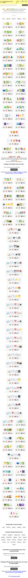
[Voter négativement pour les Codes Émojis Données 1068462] (6, 441)
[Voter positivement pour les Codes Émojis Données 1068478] (10, 308)
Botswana (19, 542)
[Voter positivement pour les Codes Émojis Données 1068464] (10, 249)
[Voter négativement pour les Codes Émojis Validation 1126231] (19, 441)
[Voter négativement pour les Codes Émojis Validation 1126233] (6, 152)
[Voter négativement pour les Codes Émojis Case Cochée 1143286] (6, 102)
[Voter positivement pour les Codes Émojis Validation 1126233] (3, 152)
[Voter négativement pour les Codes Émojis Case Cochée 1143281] (6, 52)
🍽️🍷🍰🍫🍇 (14, 140)
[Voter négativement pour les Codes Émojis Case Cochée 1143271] (19, 60)
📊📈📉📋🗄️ (14, 371)
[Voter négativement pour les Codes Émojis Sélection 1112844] (19, 491)
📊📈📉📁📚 (14, 288)
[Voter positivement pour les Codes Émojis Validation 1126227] (16, 450)
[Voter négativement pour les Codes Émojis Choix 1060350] (19, 152)
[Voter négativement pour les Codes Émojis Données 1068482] (13, 358)
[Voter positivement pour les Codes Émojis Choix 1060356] (17, 475)
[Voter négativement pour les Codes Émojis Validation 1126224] (6, 183)
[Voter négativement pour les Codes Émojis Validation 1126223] (6, 450)
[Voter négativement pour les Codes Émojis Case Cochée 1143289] (6, 110)
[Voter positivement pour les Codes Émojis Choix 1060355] (10, 135)
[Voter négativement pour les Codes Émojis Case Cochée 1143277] (19, 77)
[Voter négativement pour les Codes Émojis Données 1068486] (13, 291)
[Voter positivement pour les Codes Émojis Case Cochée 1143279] (4, 69)
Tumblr (15, 173)
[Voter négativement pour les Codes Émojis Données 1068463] (13, 458)
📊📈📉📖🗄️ (14, 396)
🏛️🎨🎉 (8, 188)
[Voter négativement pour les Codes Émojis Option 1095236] (6, 483)
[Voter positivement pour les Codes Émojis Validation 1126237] (4, 466)
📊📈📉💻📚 (14, 254)
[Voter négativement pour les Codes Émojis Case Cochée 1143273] (19, 94)
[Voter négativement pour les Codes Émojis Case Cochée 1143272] (6, 94)
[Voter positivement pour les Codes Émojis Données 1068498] (10, 341)
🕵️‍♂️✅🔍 (7, 82)
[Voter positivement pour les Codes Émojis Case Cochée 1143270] (16, 69)
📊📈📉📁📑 (14, 279)
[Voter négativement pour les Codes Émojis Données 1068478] (13, 308)
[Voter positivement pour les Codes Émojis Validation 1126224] (4, 183)
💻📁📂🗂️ (8, 204)
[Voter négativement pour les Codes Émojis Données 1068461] (13, 233)
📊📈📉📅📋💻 (14, 304)
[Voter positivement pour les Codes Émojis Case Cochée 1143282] (4, 27)
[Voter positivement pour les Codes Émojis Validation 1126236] (4, 433)
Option (24, 18)
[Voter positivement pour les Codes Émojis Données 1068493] (10, 283)
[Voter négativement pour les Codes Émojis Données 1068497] (13, 366)
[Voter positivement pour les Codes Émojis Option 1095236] (3, 483)
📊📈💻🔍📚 (14, 238)
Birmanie (14, 539)
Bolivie (25, 539)
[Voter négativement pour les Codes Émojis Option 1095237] (19, 508)
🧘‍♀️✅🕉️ (20, 99)
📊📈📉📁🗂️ (14, 296)
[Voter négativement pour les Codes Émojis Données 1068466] (13, 416)
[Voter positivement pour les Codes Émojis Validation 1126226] (16, 224)
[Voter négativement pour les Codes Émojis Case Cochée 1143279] (6, 69)
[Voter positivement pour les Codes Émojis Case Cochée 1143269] (4, 119)
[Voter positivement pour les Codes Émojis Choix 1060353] (3, 500)
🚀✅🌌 (21, 90)
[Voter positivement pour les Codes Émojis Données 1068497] (10, 366)
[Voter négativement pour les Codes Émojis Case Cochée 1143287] (19, 52)
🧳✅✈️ (20, 107)
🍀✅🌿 (8, 32)
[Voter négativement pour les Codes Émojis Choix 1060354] (19, 127)
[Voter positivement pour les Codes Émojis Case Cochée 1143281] (4, 52)
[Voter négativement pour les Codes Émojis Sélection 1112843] (13, 516)
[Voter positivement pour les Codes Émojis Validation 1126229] (17, 425)
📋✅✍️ (20, 65)
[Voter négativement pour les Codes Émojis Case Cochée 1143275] (6, 77)
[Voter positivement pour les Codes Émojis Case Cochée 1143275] (4, 77)
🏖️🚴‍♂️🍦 (20, 179)
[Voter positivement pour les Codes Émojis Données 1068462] (4, 441)
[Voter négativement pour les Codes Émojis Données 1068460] (6, 208)
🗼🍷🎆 (21, 471)
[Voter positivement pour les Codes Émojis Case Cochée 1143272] (4, 94)
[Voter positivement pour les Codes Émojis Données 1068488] (10, 324)
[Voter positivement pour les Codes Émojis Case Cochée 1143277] (17, 77)
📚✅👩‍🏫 (8, 430)
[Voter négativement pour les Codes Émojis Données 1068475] (13, 266)
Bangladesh (10, 534)
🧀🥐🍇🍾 (20, 496)
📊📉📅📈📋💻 (14, 413)
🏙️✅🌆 (8, 65)
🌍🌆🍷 (20, 124)
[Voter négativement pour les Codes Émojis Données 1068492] (13, 391)
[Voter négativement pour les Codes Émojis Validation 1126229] (19, 425)
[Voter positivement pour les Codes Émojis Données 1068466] (10, 416)
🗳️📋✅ (20, 463)
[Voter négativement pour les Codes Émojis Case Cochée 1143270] (19, 69)
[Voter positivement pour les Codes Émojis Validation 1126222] (16, 199)
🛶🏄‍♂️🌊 (20, 488)
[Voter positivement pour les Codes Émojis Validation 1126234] (16, 433)
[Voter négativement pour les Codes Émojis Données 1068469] (13, 241)
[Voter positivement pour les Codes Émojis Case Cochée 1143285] (4, 35)
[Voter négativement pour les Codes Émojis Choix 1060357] (13, 144)
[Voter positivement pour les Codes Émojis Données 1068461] (10, 233)
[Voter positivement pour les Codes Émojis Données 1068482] (10, 358)
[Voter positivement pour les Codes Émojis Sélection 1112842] (16, 466)
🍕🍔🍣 (14, 132)
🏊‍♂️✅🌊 (20, 49)
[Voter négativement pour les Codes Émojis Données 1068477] (13, 299)
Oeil (8, 542)
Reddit (11, 173)
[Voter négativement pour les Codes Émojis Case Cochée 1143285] (6, 35)
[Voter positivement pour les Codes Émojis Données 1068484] (10, 274)
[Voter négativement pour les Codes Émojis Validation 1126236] (6, 433)
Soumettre (14, 557)
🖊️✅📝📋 (20, 82)
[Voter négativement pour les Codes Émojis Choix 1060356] (19, 475)
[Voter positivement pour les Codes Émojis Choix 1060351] (16, 500)
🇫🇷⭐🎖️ (20, 115)
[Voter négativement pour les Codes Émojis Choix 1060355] (13, 135)
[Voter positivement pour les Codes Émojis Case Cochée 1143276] (4, 60)
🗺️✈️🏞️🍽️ (8, 471)
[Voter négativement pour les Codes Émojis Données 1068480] (13, 349)
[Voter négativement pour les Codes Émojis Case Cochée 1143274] (19, 44)
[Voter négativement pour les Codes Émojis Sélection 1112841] (19, 119)
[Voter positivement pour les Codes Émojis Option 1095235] (4, 191)
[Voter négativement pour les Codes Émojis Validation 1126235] (6, 224)
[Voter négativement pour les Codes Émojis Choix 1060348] (19, 483)
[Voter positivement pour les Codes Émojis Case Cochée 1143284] (16, 27)
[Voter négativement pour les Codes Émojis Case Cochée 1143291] (6, 44)
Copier (10, 27)
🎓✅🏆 (7, 149)
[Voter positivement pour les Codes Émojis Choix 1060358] (4, 127)
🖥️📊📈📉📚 (14, 455)
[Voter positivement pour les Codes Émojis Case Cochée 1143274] (16, 44)
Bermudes (3, 539)
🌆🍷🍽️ (8, 124)
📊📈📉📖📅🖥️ (14, 388)
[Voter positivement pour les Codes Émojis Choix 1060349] (16, 183)
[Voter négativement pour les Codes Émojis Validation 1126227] (19, 450)
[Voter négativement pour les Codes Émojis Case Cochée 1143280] (19, 35)
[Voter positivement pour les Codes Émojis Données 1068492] (10, 391)
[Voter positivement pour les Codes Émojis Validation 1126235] (4, 224)
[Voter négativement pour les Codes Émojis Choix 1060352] (6, 475)
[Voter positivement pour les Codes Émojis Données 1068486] (10, 291)
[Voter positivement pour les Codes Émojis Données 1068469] (10, 241)
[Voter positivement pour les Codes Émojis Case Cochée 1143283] (16, 110)
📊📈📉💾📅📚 (14, 271)
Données (13, 18)
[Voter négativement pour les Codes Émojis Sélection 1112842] (19, 466)
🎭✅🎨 (8, 40)
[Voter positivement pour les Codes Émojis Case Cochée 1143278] (16, 85)
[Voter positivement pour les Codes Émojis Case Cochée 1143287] (16, 52)
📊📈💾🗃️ (14, 246)
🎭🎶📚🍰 (20, 149)
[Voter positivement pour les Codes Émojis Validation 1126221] (4, 199)
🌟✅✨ (8, 23)
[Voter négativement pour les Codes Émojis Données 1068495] (13, 258)
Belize (20, 537)
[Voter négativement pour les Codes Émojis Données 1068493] (13, 283)
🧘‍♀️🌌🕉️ (20, 505)
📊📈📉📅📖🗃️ (14, 346)
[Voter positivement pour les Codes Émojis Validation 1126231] (16, 441)
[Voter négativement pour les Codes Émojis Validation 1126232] (6, 216)
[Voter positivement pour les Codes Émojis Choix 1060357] (10, 144)
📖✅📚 (21, 74)
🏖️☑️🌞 (21, 57)
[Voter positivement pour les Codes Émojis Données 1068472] (10, 400)
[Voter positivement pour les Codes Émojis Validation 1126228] (16, 191)
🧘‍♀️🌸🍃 (14, 513)
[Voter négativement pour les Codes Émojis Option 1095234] (6, 491)
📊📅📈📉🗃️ (14, 229)
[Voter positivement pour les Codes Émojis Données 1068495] (10, 258)
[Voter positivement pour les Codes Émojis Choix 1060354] (16, 127)
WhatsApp (20, 173)
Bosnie (4, 542)
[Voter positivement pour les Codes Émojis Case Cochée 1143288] (3, 85)
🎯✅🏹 (20, 40)
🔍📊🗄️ (8, 438)
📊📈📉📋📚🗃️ (14, 363)
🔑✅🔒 (20, 438)
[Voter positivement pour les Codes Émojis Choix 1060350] (16, 152)
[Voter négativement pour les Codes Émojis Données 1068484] (13, 274)
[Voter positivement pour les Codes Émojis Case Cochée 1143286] (4, 102)
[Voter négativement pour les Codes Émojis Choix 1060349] (19, 183)
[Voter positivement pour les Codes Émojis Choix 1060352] (4, 475)
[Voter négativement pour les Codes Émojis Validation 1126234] (19, 433)
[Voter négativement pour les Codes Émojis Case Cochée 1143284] (19, 27)
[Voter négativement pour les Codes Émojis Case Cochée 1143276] (6, 60)
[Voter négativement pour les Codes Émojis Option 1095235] (6, 191)
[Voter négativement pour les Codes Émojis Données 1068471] (6, 425)
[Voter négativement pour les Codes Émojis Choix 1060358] (6, 127)
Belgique (15, 537)
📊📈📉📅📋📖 (14, 313)
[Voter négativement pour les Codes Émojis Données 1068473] (19, 216)
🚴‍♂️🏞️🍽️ (8, 488)
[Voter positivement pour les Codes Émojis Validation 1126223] (4, 450)
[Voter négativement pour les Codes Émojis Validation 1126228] (19, 191)
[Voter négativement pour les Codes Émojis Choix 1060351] (19, 500)
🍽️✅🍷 (20, 32)
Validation (19, 18)
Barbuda (3, 537)
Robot (24, 542)
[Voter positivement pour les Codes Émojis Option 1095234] (4, 491)
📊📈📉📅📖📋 (14, 338)
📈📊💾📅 (20, 213)
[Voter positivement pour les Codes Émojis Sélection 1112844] (16, 491)
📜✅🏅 (20, 430)
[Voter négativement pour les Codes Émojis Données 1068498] (13, 341)
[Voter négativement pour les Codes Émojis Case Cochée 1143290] (19, 102)
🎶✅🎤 (8, 49)
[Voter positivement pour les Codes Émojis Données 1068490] (10, 375)
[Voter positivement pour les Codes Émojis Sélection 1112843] (10, 516)
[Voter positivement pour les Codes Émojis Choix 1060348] (16, 483)
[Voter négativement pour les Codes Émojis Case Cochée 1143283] (19, 110)
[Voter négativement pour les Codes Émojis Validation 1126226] (19, 224)
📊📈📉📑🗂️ (14, 380)
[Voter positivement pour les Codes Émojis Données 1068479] (10, 408)
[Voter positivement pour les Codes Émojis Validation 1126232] (3, 216)
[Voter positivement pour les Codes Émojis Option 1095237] (16, 508)
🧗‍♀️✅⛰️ (8, 99)
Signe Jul (25, 537)
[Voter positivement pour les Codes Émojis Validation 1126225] (17, 208)
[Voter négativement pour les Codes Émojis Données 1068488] (13, 324)
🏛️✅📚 (20, 188)
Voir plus (14, 15)
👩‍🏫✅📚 (20, 196)
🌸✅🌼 (20, 23)
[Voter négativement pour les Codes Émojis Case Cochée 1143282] (6, 27)
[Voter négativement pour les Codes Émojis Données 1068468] (13, 383)
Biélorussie (20, 539)
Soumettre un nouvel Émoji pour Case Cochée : (14, 553)
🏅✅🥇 (8, 179)
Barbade (23, 534)
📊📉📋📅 (8, 421)
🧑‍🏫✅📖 (8, 505)
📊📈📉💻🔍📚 (14, 263)
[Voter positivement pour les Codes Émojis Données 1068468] (10, 383)
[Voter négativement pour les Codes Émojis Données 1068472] (13, 400)
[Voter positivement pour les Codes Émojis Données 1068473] (16, 216)
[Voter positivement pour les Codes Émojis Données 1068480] (10, 349)
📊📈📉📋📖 (14, 354)
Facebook (19, 172)
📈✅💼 (8, 221)
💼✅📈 (21, 204)
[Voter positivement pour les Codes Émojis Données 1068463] (10, 458)
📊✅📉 (21, 421)
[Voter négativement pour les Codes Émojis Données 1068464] (13, 249)
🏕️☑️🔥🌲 (8, 57)
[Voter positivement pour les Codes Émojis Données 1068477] (10, 299)
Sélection (8, 18)
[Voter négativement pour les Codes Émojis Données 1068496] (13, 333)
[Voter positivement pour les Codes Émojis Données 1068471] (4, 425)
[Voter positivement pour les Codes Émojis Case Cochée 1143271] (17, 60)
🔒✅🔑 (8, 446)
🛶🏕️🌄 (7, 496)
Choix (4, 18)
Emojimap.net (15, 576)
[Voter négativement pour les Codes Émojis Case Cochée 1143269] (6, 119)
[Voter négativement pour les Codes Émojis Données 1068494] (13, 316)
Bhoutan (9, 539)
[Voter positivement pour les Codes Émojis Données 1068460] (4, 208)
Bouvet (14, 544)
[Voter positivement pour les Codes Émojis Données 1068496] (10, 333)
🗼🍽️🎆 (7, 480)
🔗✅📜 (20, 446)
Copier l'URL (14, 169)
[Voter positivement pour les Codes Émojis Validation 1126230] (4, 508)
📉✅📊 (20, 221)
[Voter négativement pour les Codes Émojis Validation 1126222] (19, 199)
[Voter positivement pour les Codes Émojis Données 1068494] (10, 316)
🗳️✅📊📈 (8, 90)
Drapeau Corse (17, 534)
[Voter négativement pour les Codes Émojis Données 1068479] (13, 408)
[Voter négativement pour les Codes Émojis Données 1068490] (13, 375)
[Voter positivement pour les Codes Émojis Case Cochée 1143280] (16, 35)
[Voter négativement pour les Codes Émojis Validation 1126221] (6, 199)
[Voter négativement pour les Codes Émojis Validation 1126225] (19, 208)
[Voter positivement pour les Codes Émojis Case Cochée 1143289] (4, 110)
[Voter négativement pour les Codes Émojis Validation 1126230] (6, 508)
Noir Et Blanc (9, 537)
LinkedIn (25, 172)
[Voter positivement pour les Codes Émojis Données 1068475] (10, 266)
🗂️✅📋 (8, 463)
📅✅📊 (7, 213)
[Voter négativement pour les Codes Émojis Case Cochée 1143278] (19, 85)
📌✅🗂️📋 (8, 74)
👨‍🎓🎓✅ (8, 196)
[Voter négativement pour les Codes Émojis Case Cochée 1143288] (6, 85)
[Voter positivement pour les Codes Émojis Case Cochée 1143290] (16, 102)
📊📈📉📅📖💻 (14, 321)
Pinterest (7, 173)
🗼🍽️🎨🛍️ (20, 480)
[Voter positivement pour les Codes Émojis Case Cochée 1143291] (4, 44)
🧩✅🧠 (8, 107)
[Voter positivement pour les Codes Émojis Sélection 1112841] (16, 119)
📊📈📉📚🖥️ (14, 405)
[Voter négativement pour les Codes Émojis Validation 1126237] (6, 466)
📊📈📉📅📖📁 (14, 329)
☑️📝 (7, 115)
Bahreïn (4, 534)
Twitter (14, 172)
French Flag (13, 542)
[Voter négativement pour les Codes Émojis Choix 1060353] (6, 500)
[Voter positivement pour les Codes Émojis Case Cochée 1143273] (17, 94)
